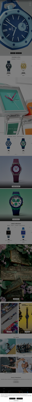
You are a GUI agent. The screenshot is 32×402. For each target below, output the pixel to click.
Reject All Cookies (12, 398)
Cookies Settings (16, 400)
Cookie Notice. (6, 396)
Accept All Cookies (19, 398)
